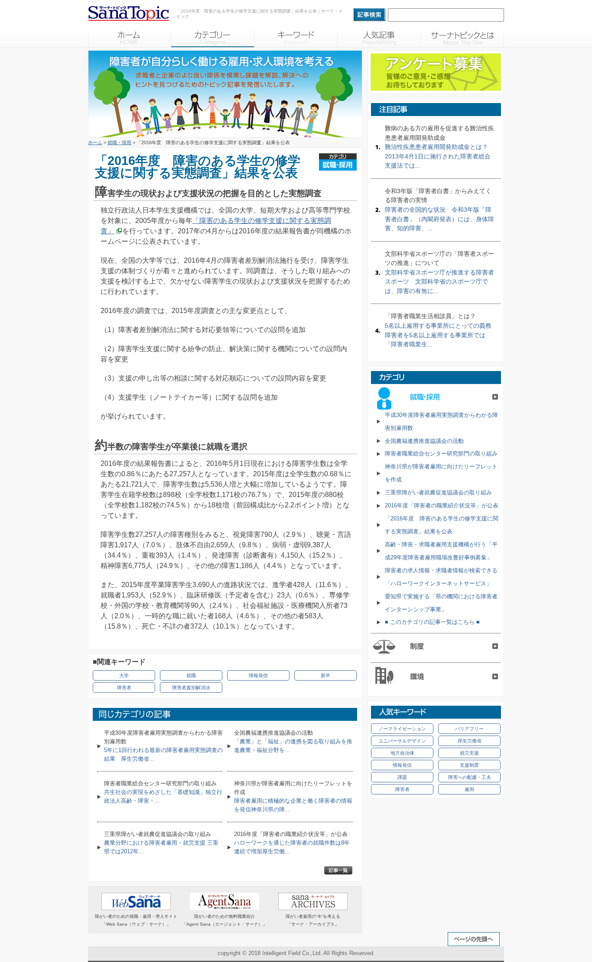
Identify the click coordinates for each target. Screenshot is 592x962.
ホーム (95, 142)
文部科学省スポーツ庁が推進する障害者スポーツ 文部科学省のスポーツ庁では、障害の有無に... (439, 272)
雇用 (469, 789)
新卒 (325, 675)
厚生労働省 (469, 740)
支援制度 (469, 765)
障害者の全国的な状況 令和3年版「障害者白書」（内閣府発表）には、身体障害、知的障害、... (439, 209)
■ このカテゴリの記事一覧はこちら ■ (432, 622)
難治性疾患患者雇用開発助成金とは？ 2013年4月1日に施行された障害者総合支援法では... (439, 147)
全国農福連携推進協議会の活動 (424, 441)
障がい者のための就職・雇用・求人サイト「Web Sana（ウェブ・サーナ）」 (136, 920)
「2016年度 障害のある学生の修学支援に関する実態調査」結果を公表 (441, 525)
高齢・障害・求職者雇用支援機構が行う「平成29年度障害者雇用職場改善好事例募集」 (441, 551)
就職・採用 (119, 142)
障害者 (124, 687)
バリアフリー (469, 728)
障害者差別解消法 (191, 687)
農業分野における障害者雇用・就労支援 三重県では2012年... (161, 843)
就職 (191, 675)
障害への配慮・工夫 (469, 777)
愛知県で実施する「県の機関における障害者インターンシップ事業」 (441, 603)
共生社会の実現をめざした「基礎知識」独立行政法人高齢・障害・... (163, 792)
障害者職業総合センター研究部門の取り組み (441, 453)
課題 (402, 777)
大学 (124, 675)
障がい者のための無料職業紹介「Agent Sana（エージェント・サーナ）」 (224, 920)
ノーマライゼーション (402, 728)
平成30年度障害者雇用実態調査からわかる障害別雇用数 (441, 421)
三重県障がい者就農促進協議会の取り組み (438, 492)
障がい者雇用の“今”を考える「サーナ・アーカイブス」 (313, 920)
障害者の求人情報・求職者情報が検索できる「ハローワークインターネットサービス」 (441, 577)
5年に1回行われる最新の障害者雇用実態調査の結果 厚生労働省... (163, 746)
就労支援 (469, 752)
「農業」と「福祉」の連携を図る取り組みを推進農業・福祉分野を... (293, 741)
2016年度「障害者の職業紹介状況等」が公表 (441, 505)
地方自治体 (402, 752)
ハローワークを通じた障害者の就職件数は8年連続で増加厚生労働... (292, 843)
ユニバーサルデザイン (402, 740)
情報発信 (258, 675)
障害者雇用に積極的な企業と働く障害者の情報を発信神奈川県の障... (293, 796)
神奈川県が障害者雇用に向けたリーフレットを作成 (441, 473)
